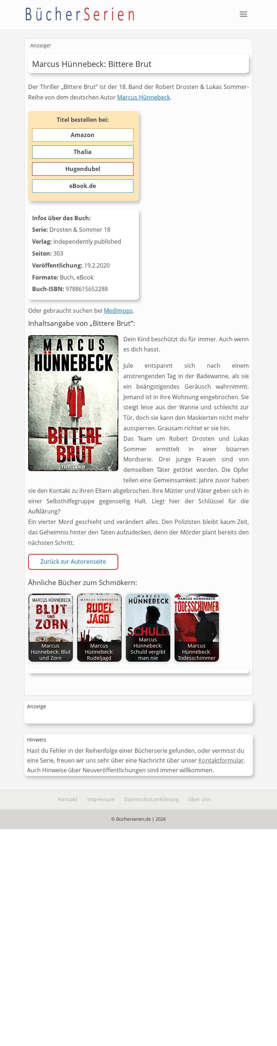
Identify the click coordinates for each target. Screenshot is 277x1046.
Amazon (82, 135)
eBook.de (82, 186)
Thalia (83, 152)
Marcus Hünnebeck (143, 97)
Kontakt (68, 799)
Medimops (118, 311)
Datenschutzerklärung (151, 799)
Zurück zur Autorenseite (73, 561)
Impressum (101, 799)
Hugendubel (82, 169)
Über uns (199, 799)
